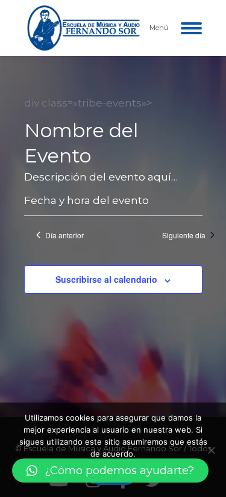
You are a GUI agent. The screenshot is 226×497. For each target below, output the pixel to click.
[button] (110, 470)
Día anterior (64, 235)
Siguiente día (184, 235)
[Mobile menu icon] (191, 28)
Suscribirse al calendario (106, 279)
